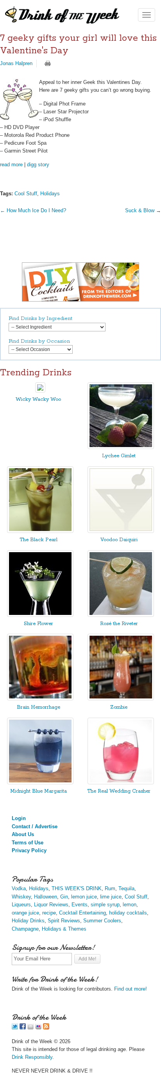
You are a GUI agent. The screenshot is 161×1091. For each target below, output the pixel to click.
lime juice (111, 897)
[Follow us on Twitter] (15, 1028)
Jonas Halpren (16, 63)
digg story (38, 164)
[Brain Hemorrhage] (40, 699)
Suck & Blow (140, 210)
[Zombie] (121, 699)
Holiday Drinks (28, 921)
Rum (110, 888)
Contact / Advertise (34, 826)
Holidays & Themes (64, 929)
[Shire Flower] (40, 615)
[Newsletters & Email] (30, 1028)
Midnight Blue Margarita (38, 791)
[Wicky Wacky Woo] (40, 391)
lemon (129, 904)
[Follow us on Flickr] (38, 1028)
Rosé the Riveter (119, 623)
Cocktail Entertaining (82, 913)
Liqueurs (21, 904)
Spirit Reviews (64, 921)
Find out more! (130, 989)
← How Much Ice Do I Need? (33, 210)
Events (80, 904)
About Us (23, 834)
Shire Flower (38, 623)
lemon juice (84, 897)
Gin (64, 897)
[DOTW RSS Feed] (46, 1028)
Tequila (126, 888)
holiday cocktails (128, 913)
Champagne (25, 929)
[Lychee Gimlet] (121, 447)
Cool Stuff (25, 193)
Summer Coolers (102, 921)
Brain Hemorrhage (38, 707)
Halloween (45, 897)
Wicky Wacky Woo (38, 399)
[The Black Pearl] (40, 531)
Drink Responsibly (32, 1057)
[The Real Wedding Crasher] (121, 783)
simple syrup (105, 904)
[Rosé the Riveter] (121, 615)
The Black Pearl (38, 539)
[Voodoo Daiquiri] (121, 531)
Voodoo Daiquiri (119, 539)
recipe (49, 913)
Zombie (118, 707)
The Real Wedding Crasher (118, 791)
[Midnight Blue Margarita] (40, 783)
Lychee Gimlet (119, 456)
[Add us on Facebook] (23, 1028)
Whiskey (21, 897)
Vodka (19, 888)
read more (11, 164)
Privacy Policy (29, 850)
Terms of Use (27, 843)
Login (19, 818)
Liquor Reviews (51, 904)
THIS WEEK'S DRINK (77, 888)
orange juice (25, 913)
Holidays (50, 193)
